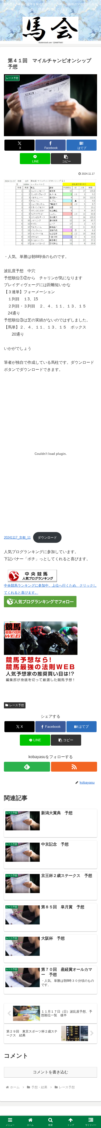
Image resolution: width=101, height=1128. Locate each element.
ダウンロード (47, 537)
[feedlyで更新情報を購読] (27, 767)
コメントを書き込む (50, 1072)
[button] (66, 158)
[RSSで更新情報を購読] (74, 767)
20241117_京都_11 (17, 537)
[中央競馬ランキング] (32, 575)
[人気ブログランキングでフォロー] (40, 601)
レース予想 (16, 705)
